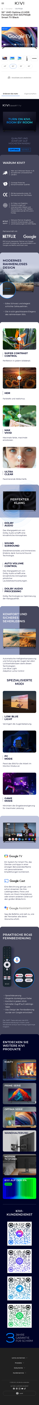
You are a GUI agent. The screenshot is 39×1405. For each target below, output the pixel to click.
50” (13, 66)
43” (5, 66)
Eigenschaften (30, 94)
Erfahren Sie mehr (10, 94)
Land (21, 1393)
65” (29, 66)
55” (21, 66)
